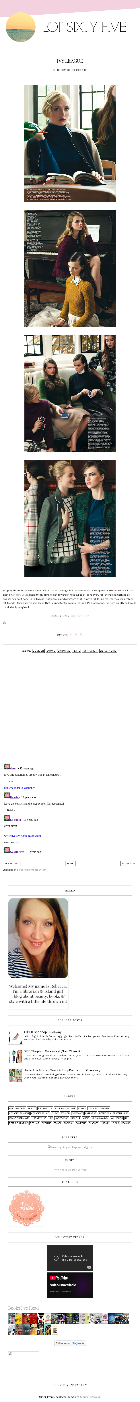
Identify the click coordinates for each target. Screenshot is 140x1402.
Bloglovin (55, 616)
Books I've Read (23, 1308)
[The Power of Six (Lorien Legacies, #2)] (112, 1319)
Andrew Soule (20, 594)
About (63, 1169)
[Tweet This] (76, 634)
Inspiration (90, 650)
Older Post (128, 863)
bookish (38, 650)
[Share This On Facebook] (71, 634)
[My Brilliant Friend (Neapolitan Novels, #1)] (12, 1330)
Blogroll (72, 1169)
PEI (126, 1118)
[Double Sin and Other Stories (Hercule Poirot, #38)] (26, 1330)
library (105, 1123)
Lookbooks (62, 1118)
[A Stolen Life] (55, 1330)
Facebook (74, 616)
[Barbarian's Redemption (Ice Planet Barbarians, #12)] (62, 1319)
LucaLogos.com (92, 1397)
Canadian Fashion (19, 1113)
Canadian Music (40, 1113)
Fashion (65, 1113)
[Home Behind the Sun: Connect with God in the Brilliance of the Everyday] (34, 1330)
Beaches (20, 1108)
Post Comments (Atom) (33, 869)
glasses (93, 1123)
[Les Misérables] (98, 1319)
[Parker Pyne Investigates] (19, 1330)
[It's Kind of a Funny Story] (91, 1319)
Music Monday (100, 1118)
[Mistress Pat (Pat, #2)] (55, 1319)
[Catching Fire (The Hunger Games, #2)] (27, 1319)
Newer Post (11, 863)
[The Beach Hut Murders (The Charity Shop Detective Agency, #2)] (48, 1319)
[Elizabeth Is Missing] (12, 1319)
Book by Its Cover (65, 1108)
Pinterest (85, 616)
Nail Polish (117, 1118)
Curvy (55, 1113)
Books (51, 650)
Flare (58, 590)
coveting (81, 1123)
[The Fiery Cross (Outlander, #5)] (34, 1319)
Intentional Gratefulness (114, 1113)
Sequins (46, 1123)
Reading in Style (18, 1123)
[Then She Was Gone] (105, 1319)
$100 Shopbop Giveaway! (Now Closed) (52, 1051)
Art (11, 1108)
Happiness (90, 1113)
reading (126, 1123)
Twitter (65, 616)
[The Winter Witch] (76, 1319)
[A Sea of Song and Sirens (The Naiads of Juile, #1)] (119, 1319)
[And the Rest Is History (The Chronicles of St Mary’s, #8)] (126, 1319)
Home (70, 863)
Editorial (64, 650)
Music (86, 1118)
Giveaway (77, 1113)
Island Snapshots (19, 1118)
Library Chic (108, 650)
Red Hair (35, 1123)
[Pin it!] (81, 634)
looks (115, 1123)
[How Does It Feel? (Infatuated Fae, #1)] (69, 1319)
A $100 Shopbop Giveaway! (43, 1032)
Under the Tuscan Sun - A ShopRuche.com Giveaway (62, 1070)
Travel (57, 1123)
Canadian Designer (99, 1108)
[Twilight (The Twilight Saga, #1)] (41, 1319)
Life (51, 1118)
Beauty (32, 1108)
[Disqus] (70, 713)
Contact (82, 1169)
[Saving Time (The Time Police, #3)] (41, 1330)
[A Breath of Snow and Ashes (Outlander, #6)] (83, 1319)
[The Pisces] (48, 1330)
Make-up (75, 1118)
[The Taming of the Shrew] (19, 1319)
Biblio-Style (45, 1108)
